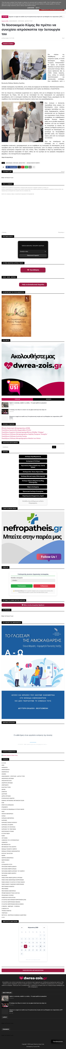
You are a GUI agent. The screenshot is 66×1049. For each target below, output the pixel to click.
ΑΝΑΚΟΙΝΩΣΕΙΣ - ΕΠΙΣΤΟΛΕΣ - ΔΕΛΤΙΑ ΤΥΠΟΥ (21, 21)
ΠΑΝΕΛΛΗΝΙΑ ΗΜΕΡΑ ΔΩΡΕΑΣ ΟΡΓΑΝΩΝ (12, 877)
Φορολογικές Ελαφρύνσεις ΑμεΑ (33, 496)
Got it (37, 7)
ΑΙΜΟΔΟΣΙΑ (5, 767)
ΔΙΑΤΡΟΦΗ (4, 794)
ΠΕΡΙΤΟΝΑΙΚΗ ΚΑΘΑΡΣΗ (8, 886)
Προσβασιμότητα (58, 1041)
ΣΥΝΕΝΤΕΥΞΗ (5, 908)
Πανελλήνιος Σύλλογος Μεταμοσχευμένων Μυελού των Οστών (21, 438)
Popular (17, 399)
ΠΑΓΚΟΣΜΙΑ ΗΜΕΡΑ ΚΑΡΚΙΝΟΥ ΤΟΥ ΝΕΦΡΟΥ (13, 871)
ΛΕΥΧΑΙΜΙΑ (4, 838)
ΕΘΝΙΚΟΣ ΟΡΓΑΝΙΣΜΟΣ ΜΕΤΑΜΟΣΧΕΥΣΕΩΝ (13, 800)
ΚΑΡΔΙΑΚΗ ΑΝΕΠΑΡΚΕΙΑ (8, 818)
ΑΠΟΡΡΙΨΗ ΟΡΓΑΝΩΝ (7, 782)
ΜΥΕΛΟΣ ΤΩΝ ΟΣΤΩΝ (7, 853)
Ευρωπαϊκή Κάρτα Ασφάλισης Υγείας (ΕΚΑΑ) (33, 466)
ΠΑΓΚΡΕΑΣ (4, 875)
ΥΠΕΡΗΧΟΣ (4, 913)
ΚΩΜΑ (3, 835)
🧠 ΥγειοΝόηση (33, 270)
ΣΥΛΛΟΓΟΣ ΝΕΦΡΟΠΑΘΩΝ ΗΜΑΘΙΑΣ (11, 902)
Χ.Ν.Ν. (3, 917)
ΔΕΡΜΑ (3, 789)
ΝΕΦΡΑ (3, 855)
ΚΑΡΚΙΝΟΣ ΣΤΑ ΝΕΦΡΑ (7, 824)
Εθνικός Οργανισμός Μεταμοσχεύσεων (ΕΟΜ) (16, 428)
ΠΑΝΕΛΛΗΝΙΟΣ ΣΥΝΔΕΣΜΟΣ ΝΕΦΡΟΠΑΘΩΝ (13, 884)
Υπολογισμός (22, 586)
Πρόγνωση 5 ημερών (33, 255)
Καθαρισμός (44, 586)
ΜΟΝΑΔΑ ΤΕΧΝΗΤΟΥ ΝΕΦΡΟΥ (33, 162)
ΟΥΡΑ (3, 862)
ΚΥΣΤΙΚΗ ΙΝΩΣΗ (6, 833)
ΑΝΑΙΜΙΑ (4, 774)
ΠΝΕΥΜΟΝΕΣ (5, 888)
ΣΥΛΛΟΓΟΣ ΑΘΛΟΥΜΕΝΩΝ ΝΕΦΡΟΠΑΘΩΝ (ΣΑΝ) (14, 899)
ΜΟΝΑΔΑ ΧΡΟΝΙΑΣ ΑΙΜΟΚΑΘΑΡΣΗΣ (11, 851)
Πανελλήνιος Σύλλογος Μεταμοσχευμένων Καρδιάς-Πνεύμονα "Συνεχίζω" (24, 434)
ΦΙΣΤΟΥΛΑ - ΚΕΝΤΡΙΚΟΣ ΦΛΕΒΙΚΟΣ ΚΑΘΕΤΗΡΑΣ (14, 915)
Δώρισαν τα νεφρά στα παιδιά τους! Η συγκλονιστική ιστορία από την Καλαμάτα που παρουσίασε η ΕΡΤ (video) (36, 417)
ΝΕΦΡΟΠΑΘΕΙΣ (5, 860)
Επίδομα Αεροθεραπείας (33, 456)
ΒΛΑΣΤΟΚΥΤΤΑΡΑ (6, 787)
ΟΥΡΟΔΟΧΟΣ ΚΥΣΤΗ (7, 864)
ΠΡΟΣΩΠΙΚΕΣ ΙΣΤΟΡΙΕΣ (8, 895)
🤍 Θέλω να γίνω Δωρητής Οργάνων (33, 605)
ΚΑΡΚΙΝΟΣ (4, 820)
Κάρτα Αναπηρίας (33, 487)
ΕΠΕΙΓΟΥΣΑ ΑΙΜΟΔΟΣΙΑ (8, 805)
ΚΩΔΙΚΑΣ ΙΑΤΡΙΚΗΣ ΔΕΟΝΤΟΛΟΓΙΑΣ (51, 9)
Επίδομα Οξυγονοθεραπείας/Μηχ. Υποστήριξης (33, 481)
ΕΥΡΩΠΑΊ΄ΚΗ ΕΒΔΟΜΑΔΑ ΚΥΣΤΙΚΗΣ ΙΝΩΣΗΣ (13, 809)
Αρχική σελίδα (5, 21)
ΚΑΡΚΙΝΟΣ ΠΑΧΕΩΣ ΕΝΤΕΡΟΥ (9, 822)
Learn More (30, 7)
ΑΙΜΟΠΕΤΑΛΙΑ (5, 771)
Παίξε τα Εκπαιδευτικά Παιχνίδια (33, 284)
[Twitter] (19, 167)
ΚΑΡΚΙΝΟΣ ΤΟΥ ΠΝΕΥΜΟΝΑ (9, 829)
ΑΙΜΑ (3, 765)
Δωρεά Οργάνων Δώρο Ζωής (37, 1044)
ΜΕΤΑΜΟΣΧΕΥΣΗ (6, 844)
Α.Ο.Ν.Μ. (4, 763)
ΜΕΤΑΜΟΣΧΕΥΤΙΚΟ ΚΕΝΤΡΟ (9, 846)
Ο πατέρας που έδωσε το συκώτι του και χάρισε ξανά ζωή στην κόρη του (27, 409)
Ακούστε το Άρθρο (8, 43)
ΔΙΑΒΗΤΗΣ (4, 791)
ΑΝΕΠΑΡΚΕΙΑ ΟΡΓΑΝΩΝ (8, 778)
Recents (48, 399)
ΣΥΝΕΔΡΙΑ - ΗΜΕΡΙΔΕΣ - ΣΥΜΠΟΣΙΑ (11, 906)
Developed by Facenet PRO (33, 1046)
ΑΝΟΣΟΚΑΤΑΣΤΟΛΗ (7, 780)
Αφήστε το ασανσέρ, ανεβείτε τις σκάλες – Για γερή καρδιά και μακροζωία (28, 402)
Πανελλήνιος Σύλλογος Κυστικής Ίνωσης (14, 436)
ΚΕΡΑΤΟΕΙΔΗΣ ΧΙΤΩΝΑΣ (8, 831)
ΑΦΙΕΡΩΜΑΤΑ (5, 785)
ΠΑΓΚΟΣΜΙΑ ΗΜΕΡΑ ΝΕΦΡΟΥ (9, 873)
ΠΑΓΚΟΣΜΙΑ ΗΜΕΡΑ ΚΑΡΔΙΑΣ (9, 868)
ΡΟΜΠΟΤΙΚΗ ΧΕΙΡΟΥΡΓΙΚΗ (8, 897)
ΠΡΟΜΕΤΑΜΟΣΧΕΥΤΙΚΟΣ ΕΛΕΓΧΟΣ (11, 893)
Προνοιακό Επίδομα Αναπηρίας (33, 491)
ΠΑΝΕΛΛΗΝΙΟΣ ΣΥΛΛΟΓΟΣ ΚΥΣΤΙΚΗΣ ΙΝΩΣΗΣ (13, 882)
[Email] (30, 167)
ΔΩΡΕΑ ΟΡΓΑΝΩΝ (6, 796)
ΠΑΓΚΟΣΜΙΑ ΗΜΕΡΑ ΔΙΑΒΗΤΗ (9, 866)
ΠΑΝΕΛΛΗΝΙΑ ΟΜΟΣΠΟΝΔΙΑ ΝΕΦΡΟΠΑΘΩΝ (13, 879)
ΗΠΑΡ (3, 811)
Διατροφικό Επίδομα (33, 461)
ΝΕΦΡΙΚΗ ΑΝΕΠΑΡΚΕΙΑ (7, 857)
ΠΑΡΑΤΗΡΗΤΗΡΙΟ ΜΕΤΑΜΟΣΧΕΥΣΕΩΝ (33, 970)
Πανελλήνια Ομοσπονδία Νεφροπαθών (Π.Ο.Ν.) (16, 430)
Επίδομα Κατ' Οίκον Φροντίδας (33, 472)
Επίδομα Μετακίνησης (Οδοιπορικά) (33, 476)
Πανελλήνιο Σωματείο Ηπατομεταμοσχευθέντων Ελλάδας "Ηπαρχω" (23, 432)
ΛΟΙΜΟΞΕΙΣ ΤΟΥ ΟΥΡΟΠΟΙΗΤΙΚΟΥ (10, 840)
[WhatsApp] (26, 167)
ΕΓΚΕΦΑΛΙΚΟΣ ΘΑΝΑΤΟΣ (8, 798)
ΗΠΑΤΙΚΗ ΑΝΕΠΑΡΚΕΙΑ (7, 813)
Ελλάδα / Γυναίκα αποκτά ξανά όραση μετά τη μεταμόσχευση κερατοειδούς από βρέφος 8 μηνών (33, 16)
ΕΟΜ (3, 802)
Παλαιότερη (61, 232)
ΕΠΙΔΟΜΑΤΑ (5, 807)
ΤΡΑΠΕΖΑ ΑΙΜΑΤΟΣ (6, 910)
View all (62, 171)
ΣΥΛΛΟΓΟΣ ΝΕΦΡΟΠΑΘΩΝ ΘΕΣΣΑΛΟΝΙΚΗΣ (13, 904)
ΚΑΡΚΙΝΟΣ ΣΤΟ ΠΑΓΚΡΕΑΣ (8, 827)
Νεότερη (4, 232)
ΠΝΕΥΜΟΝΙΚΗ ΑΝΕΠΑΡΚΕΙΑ (9, 891)
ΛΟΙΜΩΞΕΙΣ (4, 842)
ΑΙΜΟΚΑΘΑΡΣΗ (5, 769)
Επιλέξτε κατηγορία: (17, 577)
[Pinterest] (22, 167)
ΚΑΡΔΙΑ (3, 816)
